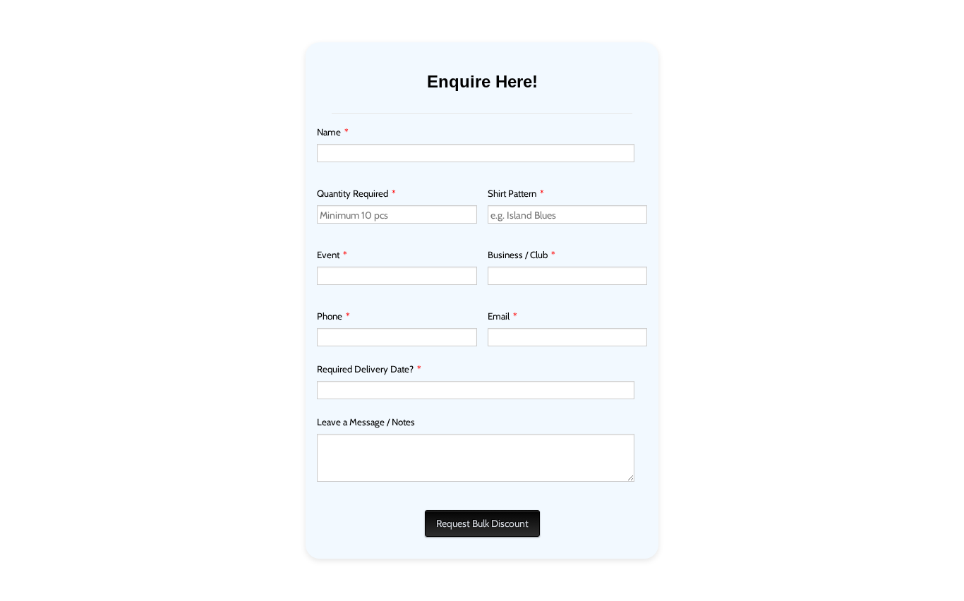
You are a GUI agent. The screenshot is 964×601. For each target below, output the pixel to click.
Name (333, 132)
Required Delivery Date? (369, 369)
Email (502, 316)
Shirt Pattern (516, 193)
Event (332, 254)
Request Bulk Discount (482, 523)
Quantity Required (356, 193)
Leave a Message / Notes (366, 421)
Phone (333, 316)
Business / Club (521, 254)
